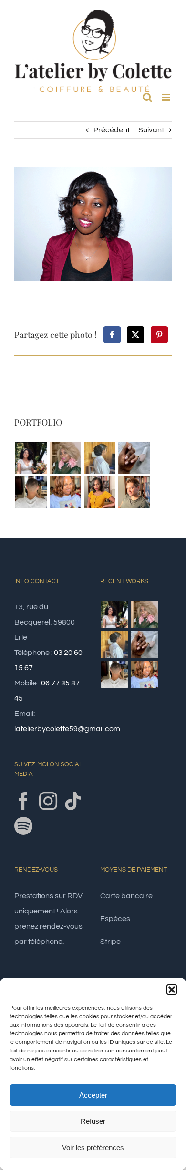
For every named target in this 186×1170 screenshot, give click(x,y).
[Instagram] (48, 801)
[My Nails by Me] (133, 458)
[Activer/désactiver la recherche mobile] (147, 97)
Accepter (93, 1095)
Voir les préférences (93, 1147)
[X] (135, 335)
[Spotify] (23, 826)
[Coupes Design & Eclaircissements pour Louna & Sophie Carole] (133, 492)
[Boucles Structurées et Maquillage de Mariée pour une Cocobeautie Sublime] (30, 458)
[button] (171, 989)
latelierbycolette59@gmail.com (67, 729)
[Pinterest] (159, 335)
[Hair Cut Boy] (30, 492)
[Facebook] (112, 335)
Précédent (111, 130)
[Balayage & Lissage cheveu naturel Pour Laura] (65, 492)
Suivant (151, 130)
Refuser (93, 1121)
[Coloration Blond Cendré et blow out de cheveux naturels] (65, 458)
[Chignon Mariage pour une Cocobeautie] (99, 458)
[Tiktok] (73, 801)
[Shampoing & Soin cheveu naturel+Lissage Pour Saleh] (99, 492)
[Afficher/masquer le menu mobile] (167, 97)
